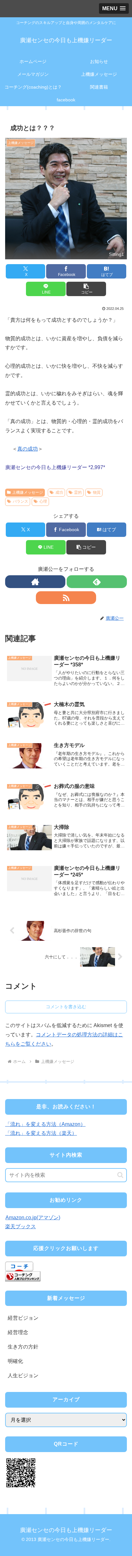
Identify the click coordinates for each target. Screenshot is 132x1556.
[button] (86, 289)
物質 (97, 492)
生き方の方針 (23, 1346)
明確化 (15, 1361)
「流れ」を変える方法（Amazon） (45, 1124)
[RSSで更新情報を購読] (66, 597)
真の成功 (27, 449)
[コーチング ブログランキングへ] (22, 1276)
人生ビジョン (23, 1375)
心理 (43, 501)
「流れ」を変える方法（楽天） (41, 1133)
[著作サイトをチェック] (35, 581)
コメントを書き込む (66, 1006)
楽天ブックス (20, 1226)
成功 (59, 492)
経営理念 (18, 1332)
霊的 (78, 492)
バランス (20, 501)
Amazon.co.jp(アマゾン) (32, 1217)
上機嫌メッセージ (27, 492)
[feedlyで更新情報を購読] (97, 581)
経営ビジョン (23, 1318)
